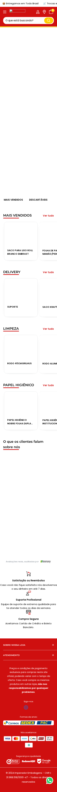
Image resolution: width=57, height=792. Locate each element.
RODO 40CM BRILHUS (19, 363)
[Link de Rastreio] (44, 12)
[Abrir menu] (4, 12)
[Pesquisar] (48, 20)
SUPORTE (12, 306)
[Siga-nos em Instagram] (26, 707)
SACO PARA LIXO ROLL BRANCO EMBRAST (20, 252)
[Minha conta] (37, 12)
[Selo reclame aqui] (29, 761)
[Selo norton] (13, 761)
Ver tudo (48, 215)
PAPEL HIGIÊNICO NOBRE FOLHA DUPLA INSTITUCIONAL (19, 421)
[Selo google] (44, 761)
